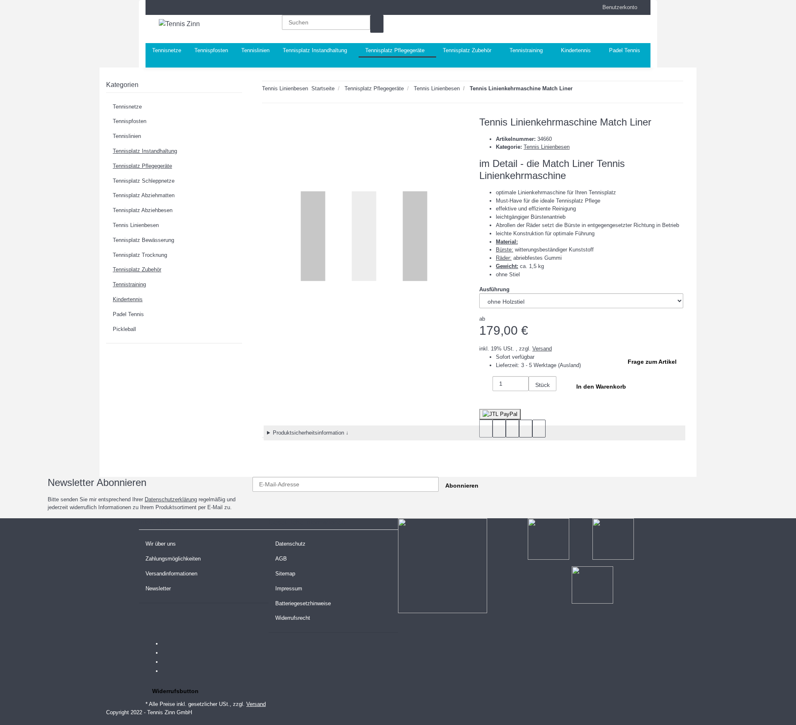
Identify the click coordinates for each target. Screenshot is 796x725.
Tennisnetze (127, 107)
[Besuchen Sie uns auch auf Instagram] (168, 671)
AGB (281, 559)
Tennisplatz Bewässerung (143, 240)
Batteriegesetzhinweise (303, 603)
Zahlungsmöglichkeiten (173, 559)
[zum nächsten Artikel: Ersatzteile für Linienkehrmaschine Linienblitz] (579, 90)
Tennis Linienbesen (547, 147)
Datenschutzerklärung (171, 499)
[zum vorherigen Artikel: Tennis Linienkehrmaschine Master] (594, 90)
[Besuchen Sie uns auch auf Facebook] (168, 643)
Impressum (288, 588)
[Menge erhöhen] (535, 400)
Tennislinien (127, 136)
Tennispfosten (129, 121)
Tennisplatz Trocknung (140, 255)
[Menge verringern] (486, 385)
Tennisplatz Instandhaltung (145, 151)
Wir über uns (161, 544)
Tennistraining (129, 284)
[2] (500, 414)
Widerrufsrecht (292, 618)
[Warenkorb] (596, 29)
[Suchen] (376, 24)
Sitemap (285, 573)
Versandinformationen (171, 573)
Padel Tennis (128, 314)
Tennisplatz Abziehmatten (144, 195)
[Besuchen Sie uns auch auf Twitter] (168, 652)
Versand (542, 349)
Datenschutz (290, 544)
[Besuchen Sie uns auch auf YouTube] (168, 662)
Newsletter (158, 588)
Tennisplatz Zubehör (137, 269)
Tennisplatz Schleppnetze (144, 181)
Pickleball (124, 329)
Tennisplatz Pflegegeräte (142, 166)
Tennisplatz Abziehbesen (142, 210)
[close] (268, 125)
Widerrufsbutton (175, 691)
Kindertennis (128, 299)
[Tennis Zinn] (179, 24)
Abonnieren (461, 485)
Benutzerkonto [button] (617, 7)
